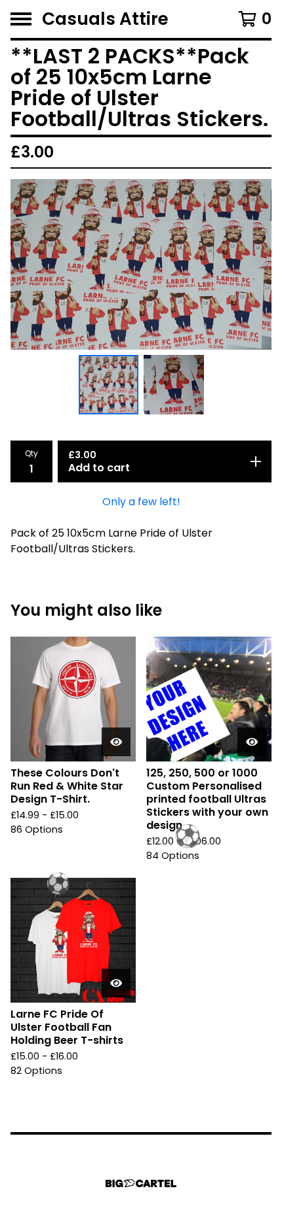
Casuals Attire (105, 18)
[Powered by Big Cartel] (141, 1183)
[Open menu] (20, 19)
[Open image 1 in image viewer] (141, 264)
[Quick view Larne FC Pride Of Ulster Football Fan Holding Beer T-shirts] (116, 983)
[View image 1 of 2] (109, 385)
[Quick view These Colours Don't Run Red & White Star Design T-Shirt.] (116, 741)
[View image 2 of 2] (174, 385)
